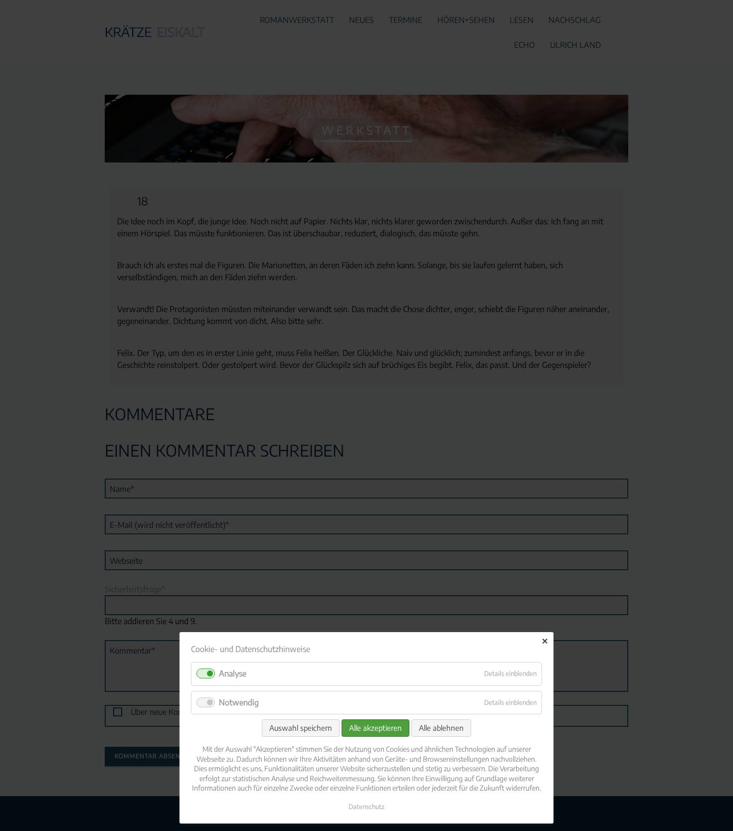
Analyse (232, 673)
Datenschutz (366, 807)
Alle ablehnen (441, 727)
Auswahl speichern (300, 727)
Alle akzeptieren (375, 727)
